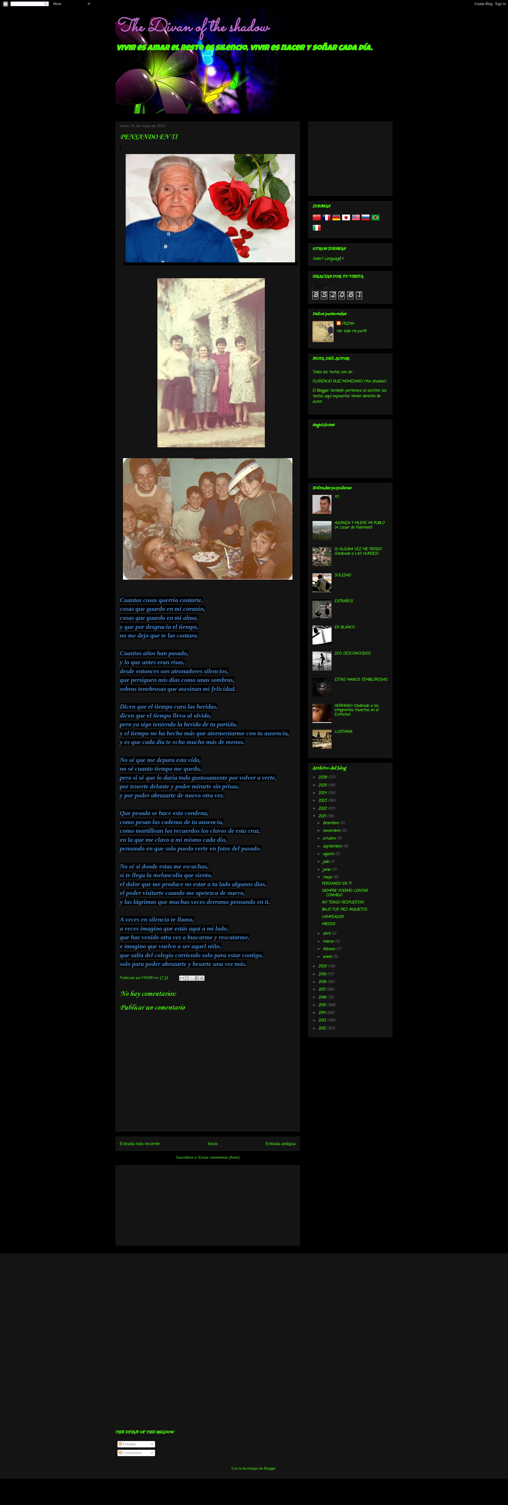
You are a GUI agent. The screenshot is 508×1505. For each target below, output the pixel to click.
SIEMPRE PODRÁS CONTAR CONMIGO (345, 893)
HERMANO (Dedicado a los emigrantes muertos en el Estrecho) (356, 710)
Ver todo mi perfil (351, 331)
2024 (323, 793)
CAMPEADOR (332, 917)
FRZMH (348, 324)
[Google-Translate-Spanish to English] (356, 221)
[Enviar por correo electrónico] (181, 978)
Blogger (269, 1468)
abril (327, 933)
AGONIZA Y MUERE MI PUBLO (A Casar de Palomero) (359, 525)
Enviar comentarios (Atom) (218, 1157)
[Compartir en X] (191, 978)
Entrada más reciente (140, 1143)
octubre (330, 838)
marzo (329, 941)
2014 (322, 1013)
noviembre (332, 831)
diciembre (331, 823)
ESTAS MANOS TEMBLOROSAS (360, 679)
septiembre (333, 846)
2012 (322, 1028)
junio (327, 869)
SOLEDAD (342, 575)
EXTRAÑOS (343, 601)
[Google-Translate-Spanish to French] (326, 221)
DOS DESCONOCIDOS (352, 653)
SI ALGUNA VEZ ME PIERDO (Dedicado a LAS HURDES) (358, 551)
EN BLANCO (344, 627)
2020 (323, 966)
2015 (322, 1005)
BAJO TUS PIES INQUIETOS (344, 909)
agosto (329, 854)
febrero (329, 949)
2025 (323, 785)
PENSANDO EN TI (336, 883)
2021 (322, 816)
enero (328, 957)
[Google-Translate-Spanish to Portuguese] (375, 221)
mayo (328, 877)
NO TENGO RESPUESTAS (343, 902)
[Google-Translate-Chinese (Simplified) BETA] (316, 221)
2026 (323, 777)
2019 (322, 974)
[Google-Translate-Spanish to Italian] (316, 231)
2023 (323, 800)
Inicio (213, 1143)
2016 (322, 997)
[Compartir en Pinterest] (202, 978)
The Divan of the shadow (192, 27)
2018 (322, 982)
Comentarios (132, 1453)
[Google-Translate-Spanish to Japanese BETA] (346, 221)
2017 (322, 989)
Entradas (129, 1444)
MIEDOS (328, 924)
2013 (322, 1020)
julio (326, 862)
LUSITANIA (343, 732)
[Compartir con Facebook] (196, 978)
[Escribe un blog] (186, 978)
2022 (323, 808)
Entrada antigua (281, 1143)
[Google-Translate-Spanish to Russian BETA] (365, 221)
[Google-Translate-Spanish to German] (336, 221)
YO (336, 497)
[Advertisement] (208, 1204)
